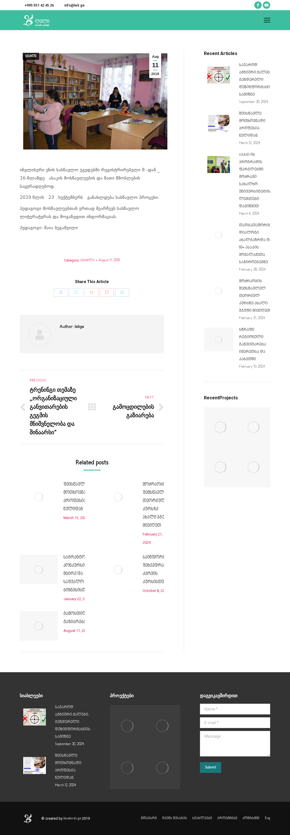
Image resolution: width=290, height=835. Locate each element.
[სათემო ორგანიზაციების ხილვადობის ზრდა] (253, 467)
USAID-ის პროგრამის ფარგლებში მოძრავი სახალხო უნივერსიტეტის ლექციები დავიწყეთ (254, 180)
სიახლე (31, 56)
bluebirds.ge (72, 818)
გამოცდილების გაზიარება (79, 618)
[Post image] (39, 496)
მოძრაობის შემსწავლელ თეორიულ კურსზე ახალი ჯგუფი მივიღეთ (157, 505)
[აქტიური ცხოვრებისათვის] (253, 427)
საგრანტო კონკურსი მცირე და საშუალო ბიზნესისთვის (77, 574)
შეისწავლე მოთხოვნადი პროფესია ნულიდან (77, 497)
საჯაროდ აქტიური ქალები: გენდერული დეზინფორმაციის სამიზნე (256, 80)
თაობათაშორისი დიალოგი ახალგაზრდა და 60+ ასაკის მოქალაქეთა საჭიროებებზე (256, 244)
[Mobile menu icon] (267, 20)
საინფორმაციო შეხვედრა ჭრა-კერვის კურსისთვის (159, 570)
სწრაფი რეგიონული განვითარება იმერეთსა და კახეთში (252, 344)
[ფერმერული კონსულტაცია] (220, 427)
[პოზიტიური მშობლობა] (220, 467)
